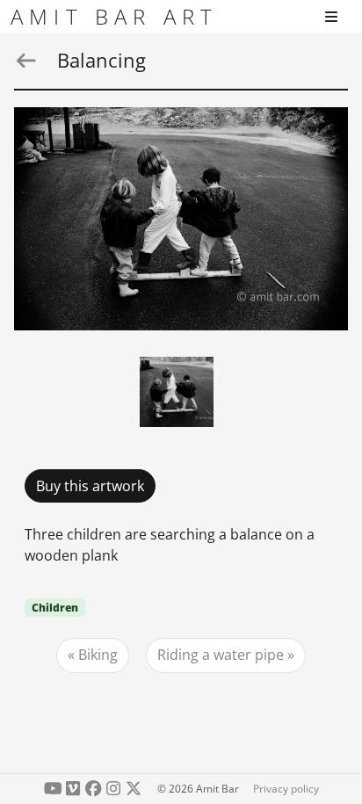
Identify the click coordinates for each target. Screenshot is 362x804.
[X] (133, 788)
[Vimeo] (73, 788)
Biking (98, 654)
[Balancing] (181, 218)
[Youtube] (53, 788)
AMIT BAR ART (114, 16)
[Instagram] (113, 788)
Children (55, 607)
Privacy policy (286, 788)
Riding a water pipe (220, 654)
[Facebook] (93, 788)
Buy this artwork (90, 486)
